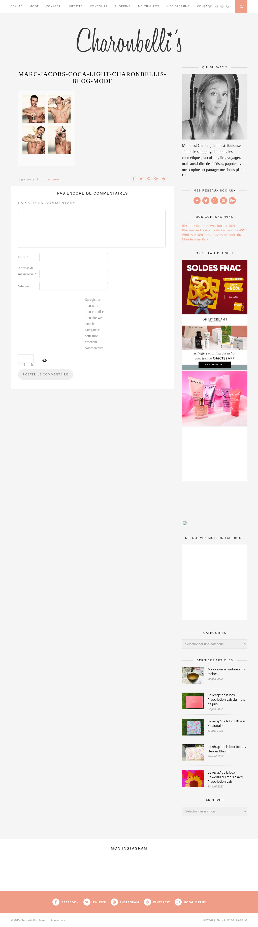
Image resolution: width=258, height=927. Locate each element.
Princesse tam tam (196, 234)
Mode (34, 6)
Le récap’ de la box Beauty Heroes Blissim (227, 748)
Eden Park (201, 239)
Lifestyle (75, 6)
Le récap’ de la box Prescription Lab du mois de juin (226, 699)
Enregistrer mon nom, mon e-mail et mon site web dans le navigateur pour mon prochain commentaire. (95, 324)
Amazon (216, 234)
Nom (23, 257)
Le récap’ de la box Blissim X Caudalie (227, 723)
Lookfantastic (210, 230)
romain (53, 179)
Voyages (53, 6)
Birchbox (188, 225)
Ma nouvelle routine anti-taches (226, 671)
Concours (98, 6)
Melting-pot (148, 6)
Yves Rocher (218, 225)
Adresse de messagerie (27, 271)
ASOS (243, 230)
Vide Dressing (178, 6)
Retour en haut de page (223, 920)
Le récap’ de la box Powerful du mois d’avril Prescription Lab (225, 777)
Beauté (16, 6)
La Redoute (229, 230)
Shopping (123, 6)
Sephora (202, 225)
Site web (24, 286)
